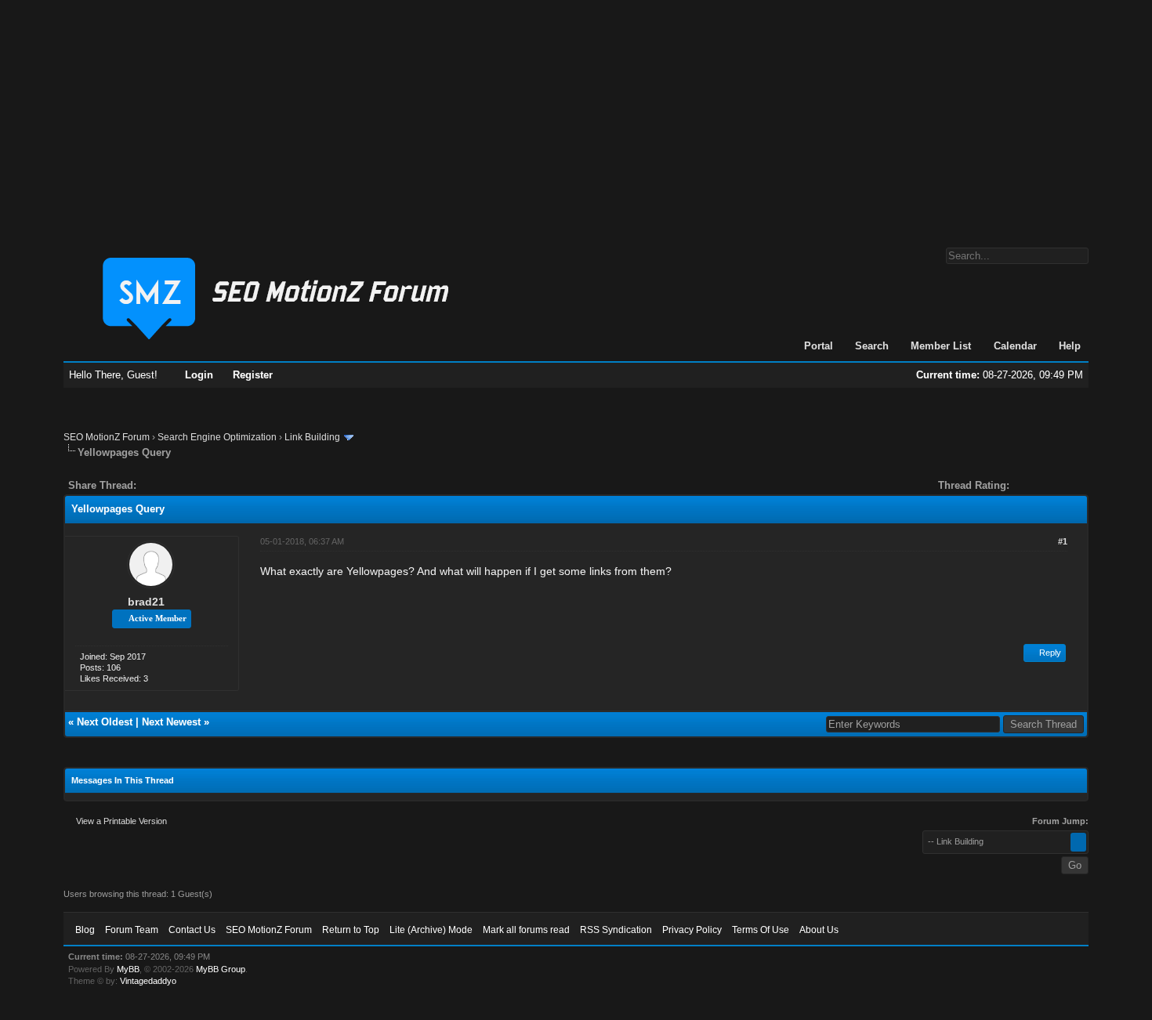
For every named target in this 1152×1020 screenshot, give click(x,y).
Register (253, 375)
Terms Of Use (760, 929)
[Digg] (173, 485)
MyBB (128, 969)
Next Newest (171, 722)
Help (1070, 346)
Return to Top (350, 929)
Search (872, 346)
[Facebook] (151, 485)
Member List (941, 346)
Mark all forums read (526, 929)
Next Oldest (104, 722)
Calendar (1015, 346)
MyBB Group (220, 969)
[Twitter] (162, 485)
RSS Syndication (616, 929)
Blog (85, 929)
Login (199, 375)
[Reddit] (195, 485)
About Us (819, 929)
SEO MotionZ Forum (106, 437)
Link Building (312, 437)
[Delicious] (184, 485)
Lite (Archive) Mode (431, 929)
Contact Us (192, 929)
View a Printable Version (121, 821)
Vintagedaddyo (148, 981)
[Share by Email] (221, 485)
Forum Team (131, 929)
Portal (818, 346)
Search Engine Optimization (217, 437)
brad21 (146, 601)
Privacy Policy (692, 929)
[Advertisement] (576, 116)
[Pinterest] (210, 485)
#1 (1062, 541)
